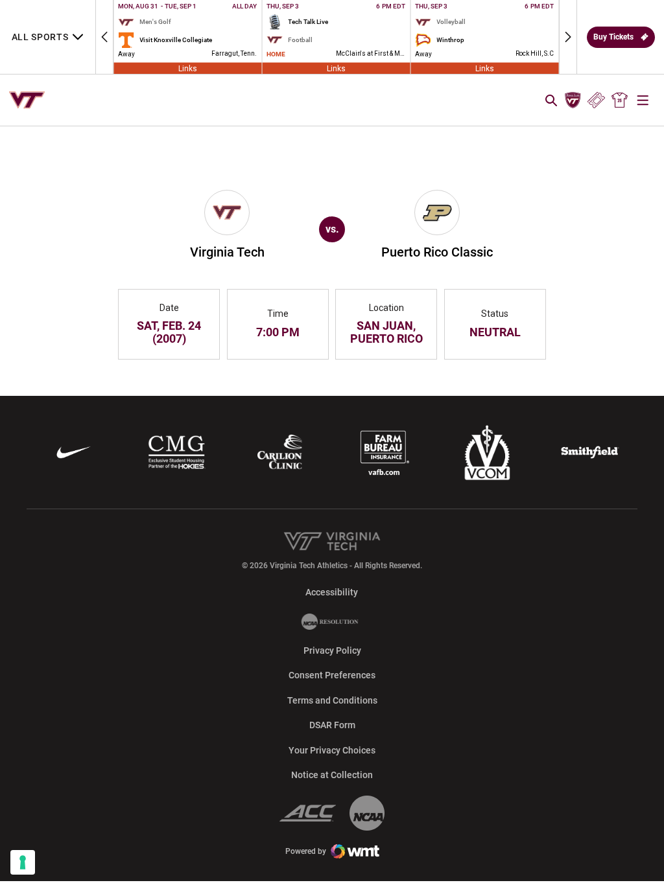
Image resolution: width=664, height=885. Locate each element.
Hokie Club (572, 100)
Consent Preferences (332, 675)
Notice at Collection (332, 775)
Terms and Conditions (332, 700)
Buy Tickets (613, 36)
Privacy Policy (332, 650)
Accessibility (331, 591)
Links (187, 68)
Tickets (596, 100)
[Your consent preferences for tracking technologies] (22, 862)
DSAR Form (332, 725)
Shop (620, 100)
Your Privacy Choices (332, 750)
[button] (104, 37)
